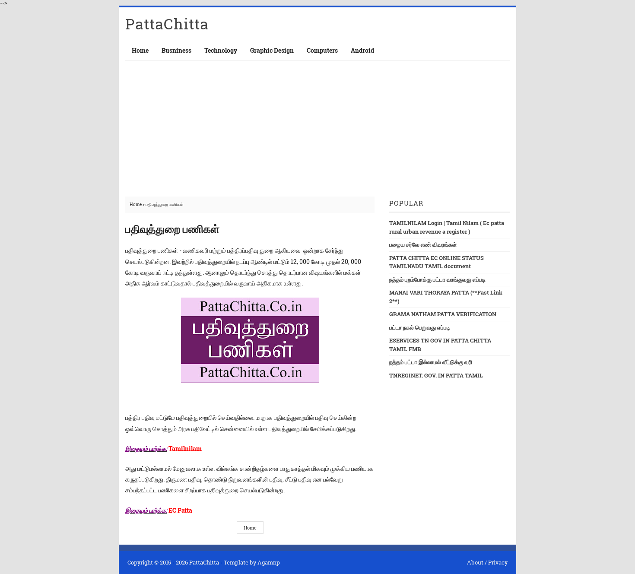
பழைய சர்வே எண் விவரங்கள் (423, 244)
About (475, 562)
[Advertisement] (317, 125)
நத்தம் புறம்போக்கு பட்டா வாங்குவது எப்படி (437, 279)
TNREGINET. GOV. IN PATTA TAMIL (436, 375)
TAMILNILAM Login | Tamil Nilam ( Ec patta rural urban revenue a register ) (446, 227)
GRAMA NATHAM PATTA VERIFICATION (442, 314)
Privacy (498, 562)
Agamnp (268, 562)
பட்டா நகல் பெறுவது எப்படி (419, 327)
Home (140, 50)
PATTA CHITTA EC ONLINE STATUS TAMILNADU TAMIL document (436, 262)
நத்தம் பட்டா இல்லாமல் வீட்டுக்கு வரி (430, 362)
